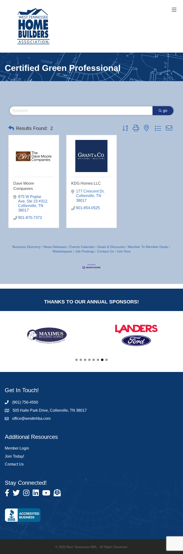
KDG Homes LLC (86, 183)
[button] (11, 128)
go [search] (165, 111)
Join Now (124, 251)
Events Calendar (82, 247)
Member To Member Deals (148, 247)
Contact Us (105, 251)
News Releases (55, 247)
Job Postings (84, 251)
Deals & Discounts (111, 247)
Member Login (17, 448)
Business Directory (26, 247)
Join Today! (14, 456)
